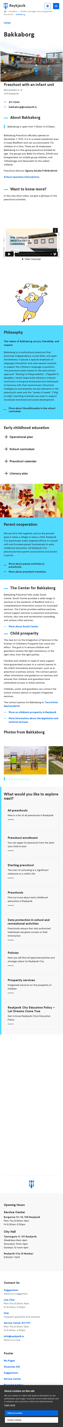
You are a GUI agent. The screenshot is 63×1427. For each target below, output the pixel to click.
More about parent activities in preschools (26, 565)
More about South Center (23, 626)
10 (26, 779)
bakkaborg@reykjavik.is (23, 106)
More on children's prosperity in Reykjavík (32, 712)
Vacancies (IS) (12, 1366)
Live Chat (16, 1303)
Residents (13, 11)
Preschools (8, 14)
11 (29, 779)
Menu (56, 6)
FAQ (22, 1315)
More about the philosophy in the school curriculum (32, 410)
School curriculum (22, 449)
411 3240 (14, 102)
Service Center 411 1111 (17, 1326)
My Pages (9, 1360)
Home (5, 11)
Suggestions (16, 1291)
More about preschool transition (27, 571)
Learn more (9, 1405)
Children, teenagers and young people (36, 11)
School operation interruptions (21, 176)
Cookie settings (14, 1420)
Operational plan (21, 437)
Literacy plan (18, 473)
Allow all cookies (14, 1413)
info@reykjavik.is (14, 1338)
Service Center (12, 1378)
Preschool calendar (23, 461)
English (47, 6)
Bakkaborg (20, 14)
